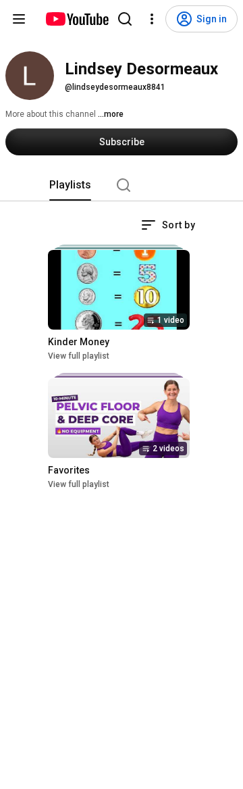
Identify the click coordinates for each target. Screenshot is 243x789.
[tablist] (121, 185)
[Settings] (152, 19)
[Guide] (19, 19)
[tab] (70, 185)
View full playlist (78, 356)
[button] (168, 225)
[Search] (125, 19)
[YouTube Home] (76, 19)
